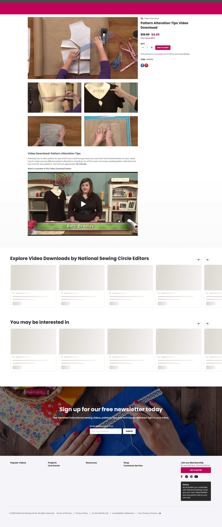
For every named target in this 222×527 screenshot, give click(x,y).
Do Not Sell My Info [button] (100, 513)
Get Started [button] (196, 470)
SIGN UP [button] (129, 431)
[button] (143, 48)
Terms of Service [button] (64, 513)
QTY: (143, 43)
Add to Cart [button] (163, 47)
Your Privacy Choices (147, 513)
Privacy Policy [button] (82, 513)
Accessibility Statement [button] (123, 513)
